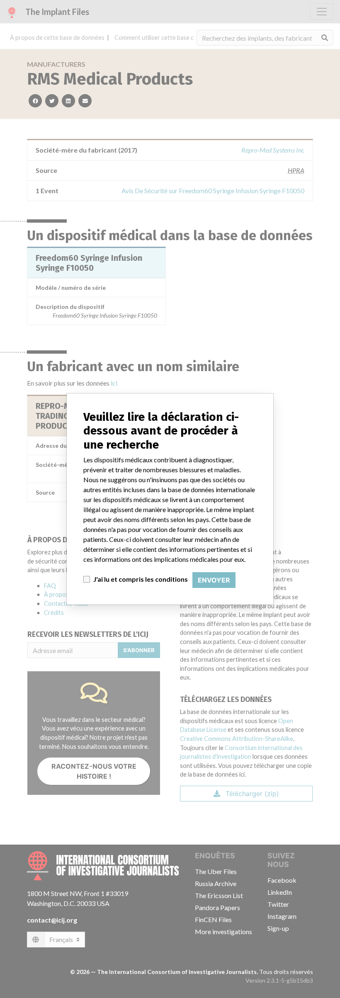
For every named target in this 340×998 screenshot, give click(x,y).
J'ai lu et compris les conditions (140, 579)
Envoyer (214, 580)
